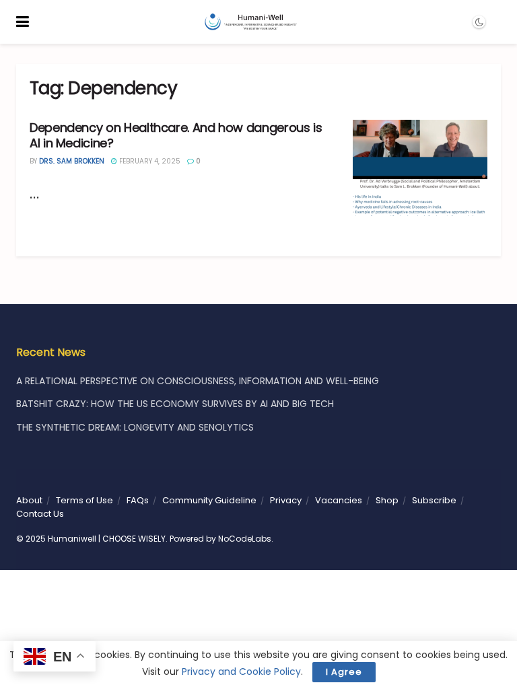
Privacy (286, 500)
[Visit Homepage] (250, 22)
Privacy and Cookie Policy (241, 671)
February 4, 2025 (148, 161)
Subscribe (434, 500)
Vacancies (338, 500)
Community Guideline (209, 500)
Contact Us (40, 513)
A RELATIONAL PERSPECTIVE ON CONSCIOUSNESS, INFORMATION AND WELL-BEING (197, 381)
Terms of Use (84, 500)
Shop (387, 500)
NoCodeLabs (244, 538)
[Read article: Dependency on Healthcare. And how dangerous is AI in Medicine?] (420, 168)
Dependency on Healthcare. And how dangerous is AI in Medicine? (176, 135)
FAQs (138, 500)
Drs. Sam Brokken (71, 161)
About (29, 500)
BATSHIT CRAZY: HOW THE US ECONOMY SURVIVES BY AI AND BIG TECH (175, 403)
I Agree (344, 671)
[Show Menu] (22, 22)
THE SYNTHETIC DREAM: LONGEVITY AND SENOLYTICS (135, 427)
